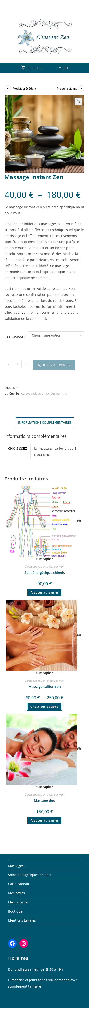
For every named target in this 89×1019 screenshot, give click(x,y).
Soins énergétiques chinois (29, 875)
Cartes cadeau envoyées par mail (44, 393)
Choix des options (44, 707)
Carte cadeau (18, 884)
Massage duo (44, 800)
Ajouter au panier (54, 365)
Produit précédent (24, 88)
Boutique (15, 911)
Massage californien (44, 686)
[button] (78, 101)
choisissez (16, 336)
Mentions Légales (22, 920)
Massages (16, 865)
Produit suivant (67, 88)
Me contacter (18, 902)
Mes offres (16, 893)
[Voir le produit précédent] (8, 88)
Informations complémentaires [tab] (44, 422)
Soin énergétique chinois (44, 572)
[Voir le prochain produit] (81, 88)
